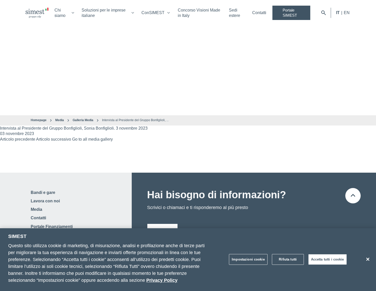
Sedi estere (234, 13)
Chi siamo (59, 13)
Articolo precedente (17, 139)
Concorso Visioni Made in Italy (199, 13)
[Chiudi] (367, 259)
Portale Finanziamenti (52, 226)
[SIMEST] (37, 13)
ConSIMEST (152, 13)
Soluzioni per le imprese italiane (104, 13)
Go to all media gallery (92, 139)
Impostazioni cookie (248, 259)
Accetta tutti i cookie (327, 259)
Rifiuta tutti (288, 259)
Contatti (259, 13)
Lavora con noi (45, 201)
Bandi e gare (43, 192)
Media (59, 120)
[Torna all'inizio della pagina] (353, 195)
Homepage (39, 120)
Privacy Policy (162, 280)
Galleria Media (83, 120)
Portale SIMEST (290, 12)
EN (347, 13)
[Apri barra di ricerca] (323, 13)
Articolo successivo (53, 139)
